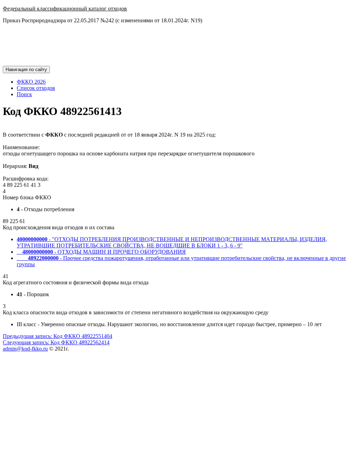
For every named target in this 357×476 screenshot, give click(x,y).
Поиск (24, 94)
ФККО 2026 (31, 82)
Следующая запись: (56, 342)
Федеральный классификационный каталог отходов (65, 8)
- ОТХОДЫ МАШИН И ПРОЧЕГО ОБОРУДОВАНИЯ (101, 252)
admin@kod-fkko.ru (25, 349)
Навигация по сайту (26, 69)
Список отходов (36, 88)
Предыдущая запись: (57, 336)
